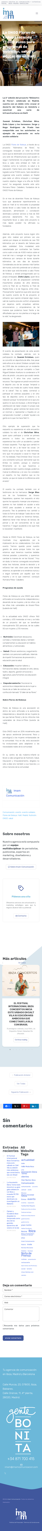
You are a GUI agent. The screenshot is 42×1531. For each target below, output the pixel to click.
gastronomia (25, 1219)
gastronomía (25, 1222)
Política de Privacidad (16, 1522)
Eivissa (23, 1199)
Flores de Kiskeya (18, 144)
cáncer (23, 1190)
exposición (31, 1203)
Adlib (23, 1163)
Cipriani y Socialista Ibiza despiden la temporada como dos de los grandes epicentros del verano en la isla (13, 1219)
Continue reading (21, 1040)
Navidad (30, 1251)
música (23, 1251)
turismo (29, 1269)
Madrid (25, 815)
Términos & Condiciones (31, 1522)
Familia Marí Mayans (28, 1206)
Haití (20, 815)
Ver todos (22, 963)
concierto (35, 1186)
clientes (25, 1177)
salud (11, 818)
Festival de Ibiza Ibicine (28, 1215)
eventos (23, 1203)
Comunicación (9, 812)
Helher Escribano (26, 1228)
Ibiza (32, 1231)
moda (29, 1244)
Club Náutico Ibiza (28, 1180)
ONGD (5, 818)
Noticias (19, 60)
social (23, 1269)
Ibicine (24, 1231)
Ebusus (23, 1193)
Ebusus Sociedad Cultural (27, 1195)
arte (22, 1170)
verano (23, 1275)
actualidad (27, 1160)
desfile (30, 1190)
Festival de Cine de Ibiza (28, 1209)
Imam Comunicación (27, 1241)
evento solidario (28, 812)
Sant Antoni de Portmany (29, 1265)
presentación (32, 1259)
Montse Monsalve (27, 1248)
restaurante (25, 1262)
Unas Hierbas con (27, 1272)
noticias (24, 1259)
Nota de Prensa (26, 1254)
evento (18, 812)
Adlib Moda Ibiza (27, 1167)
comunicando (26, 1186)
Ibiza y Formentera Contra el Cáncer (27, 1234)
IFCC (23, 1238)
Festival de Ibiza (26, 1212)
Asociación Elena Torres (29, 1173)
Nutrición (32, 815)
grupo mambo (26, 1225)
